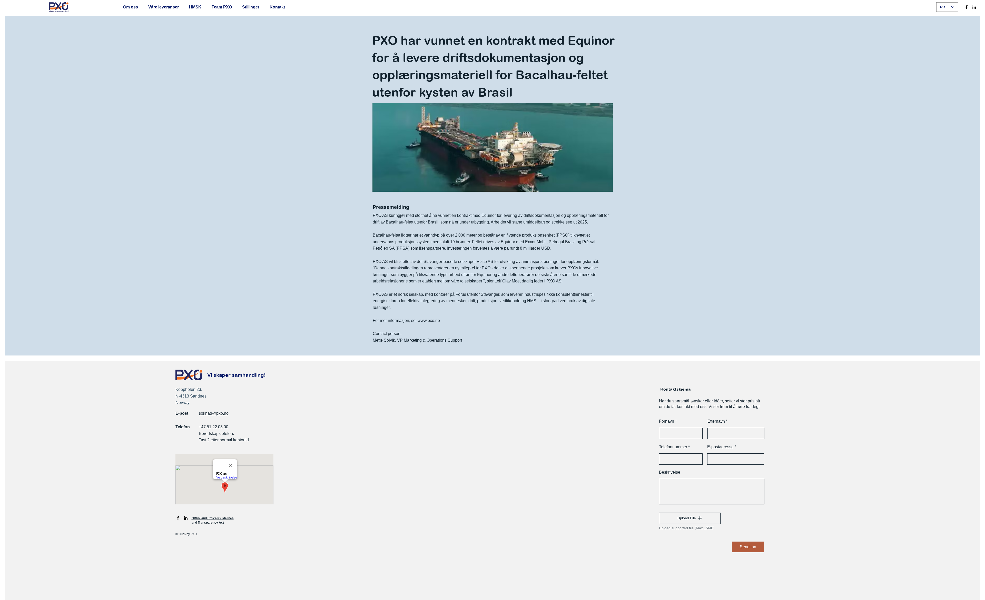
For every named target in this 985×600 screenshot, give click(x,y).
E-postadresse (720, 447)
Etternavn (716, 421)
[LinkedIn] (974, 7)
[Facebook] (966, 7)
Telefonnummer (673, 447)
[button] (690, 518)
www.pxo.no (429, 320)
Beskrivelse (669, 472)
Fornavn (666, 421)
